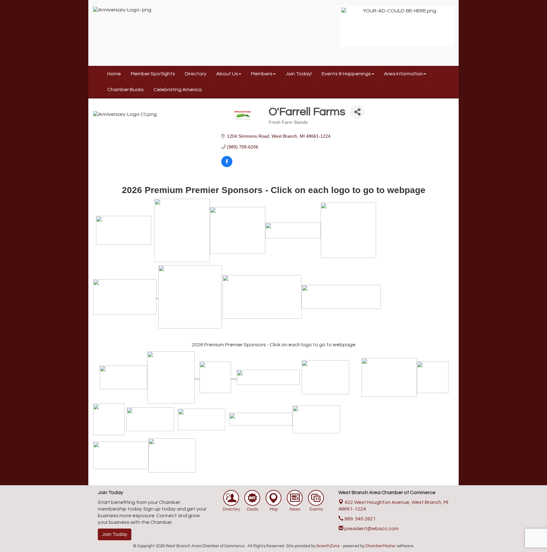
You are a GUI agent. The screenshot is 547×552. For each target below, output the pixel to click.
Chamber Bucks (125, 89)
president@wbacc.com (371, 528)
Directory (195, 73)
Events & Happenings (346, 73)
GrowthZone (328, 546)
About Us (227, 73)
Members (262, 73)
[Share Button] (357, 112)
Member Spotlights (153, 73)
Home (114, 73)
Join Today (114, 534)
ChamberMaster (380, 546)
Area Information (403, 73)
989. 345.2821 (359, 518)
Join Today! (299, 73)
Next (462, 29)
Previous (331, 29)
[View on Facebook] (226, 165)
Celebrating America (178, 89)
